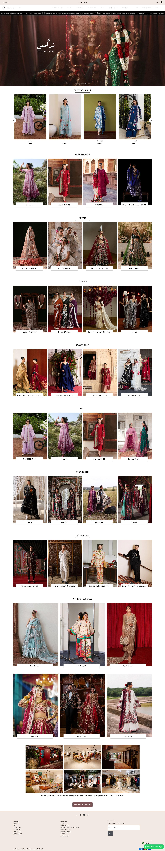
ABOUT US (64, 821)
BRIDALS (70, 8)
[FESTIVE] (65, 499)
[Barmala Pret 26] (135, 436)
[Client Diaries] (35, 705)
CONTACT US (65, 836)
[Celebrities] (82, 705)
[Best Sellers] (35, 634)
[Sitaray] (135, 309)
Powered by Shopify (37, 849)
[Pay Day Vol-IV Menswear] (100, 563)
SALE (136, 8)
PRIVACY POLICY (65, 829)
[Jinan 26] (30, 182)
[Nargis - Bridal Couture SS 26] (135, 182)
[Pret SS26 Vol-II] (30, 436)
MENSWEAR (126, 8)
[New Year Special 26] (65, 372)
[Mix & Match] (82, 634)
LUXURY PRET (92, 8)
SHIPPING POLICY (66, 832)
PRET (103, 8)
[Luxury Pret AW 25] (100, 372)
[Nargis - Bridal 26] (30, 245)
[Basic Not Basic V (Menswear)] (65, 563)
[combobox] (28, 2)
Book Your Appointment (82, 804)
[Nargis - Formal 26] (30, 309)
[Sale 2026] (129, 705)
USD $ (147, 843)
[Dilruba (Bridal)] (65, 245)
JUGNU (85, 2)
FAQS (62, 823)
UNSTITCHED (113, 8)
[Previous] (14, 120)
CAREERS (63, 834)
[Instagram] (80, 815)
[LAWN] (30, 499)
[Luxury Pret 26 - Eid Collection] (30, 372)
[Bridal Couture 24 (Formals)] (100, 309)
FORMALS (80, 8)
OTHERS (158, 8)
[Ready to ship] (129, 634)
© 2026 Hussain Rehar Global (22, 849)
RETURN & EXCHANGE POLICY (70, 827)
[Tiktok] (87, 815)
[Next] (151, 120)
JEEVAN (80, 2)
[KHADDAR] (100, 499)
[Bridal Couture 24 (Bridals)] (100, 245)
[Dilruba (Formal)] (65, 309)
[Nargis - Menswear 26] (30, 563)
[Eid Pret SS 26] (65, 182)
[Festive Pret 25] (135, 372)
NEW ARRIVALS (57, 8)
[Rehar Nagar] (135, 245)
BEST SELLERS (147, 8)
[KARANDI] (135, 499)
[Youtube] (84, 815)
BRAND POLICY (65, 825)
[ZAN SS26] (100, 182)
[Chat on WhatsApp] (154, 847)
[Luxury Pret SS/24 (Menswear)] (135, 563)
